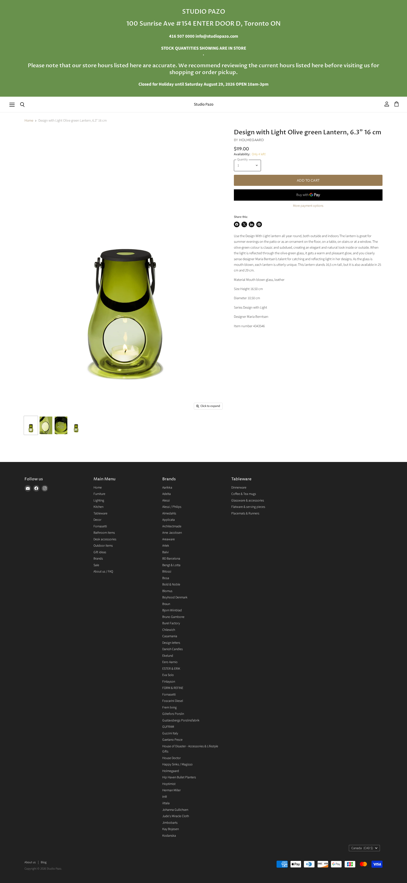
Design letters (171, 642)
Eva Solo (168, 675)
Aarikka (167, 487)
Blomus (167, 591)
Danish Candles (172, 649)
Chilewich (168, 630)
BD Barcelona (171, 558)
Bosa (165, 578)
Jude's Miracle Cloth (175, 816)
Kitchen (98, 507)
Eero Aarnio (170, 662)
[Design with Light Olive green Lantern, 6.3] (31, 425)
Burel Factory (171, 623)
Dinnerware (238, 487)
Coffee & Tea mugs (243, 494)
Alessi (166, 500)
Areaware (168, 539)
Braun (166, 604)
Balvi (165, 552)
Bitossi (166, 571)
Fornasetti (100, 526)
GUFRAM (168, 726)
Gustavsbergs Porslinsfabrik (180, 720)
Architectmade (171, 526)
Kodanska (169, 835)
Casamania (169, 636)
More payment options (308, 206)
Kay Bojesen (170, 829)
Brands (98, 558)
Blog (43, 862)
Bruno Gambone (173, 617)
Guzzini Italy (170, 733)
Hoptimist (168, 784)
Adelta (166, 494)
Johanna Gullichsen (175, 809)
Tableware (100, 513)
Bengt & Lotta (171, 565)
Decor (97, 519)
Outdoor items (103, 545)
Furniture (99, 494)
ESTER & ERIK (171, 668)
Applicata (168, 519)
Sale (96, 565)
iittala (166, 803)
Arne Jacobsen (172, 532)
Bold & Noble (171, 584)
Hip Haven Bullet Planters (179, 777)
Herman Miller (171, 790)
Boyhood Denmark (174, 597)
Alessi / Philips (171, 507)
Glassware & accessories (247, 500)
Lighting (99, 500)
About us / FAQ (103, 571)
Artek (165, 545)
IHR (164, 797)
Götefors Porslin (173, 714)
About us (30, 862)
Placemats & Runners (245, 513)
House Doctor (171, 758)
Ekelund (167, 655)
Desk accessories (105, 539)
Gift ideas (100, 552)
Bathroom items (104, 532)
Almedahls (169, 513)
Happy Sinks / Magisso (177, 764)
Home (28, 121)
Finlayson (168, 681)
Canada (362, 848)
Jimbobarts (170, 822)
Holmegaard (251, 140)
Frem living (169, 707)
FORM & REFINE (172, 688)
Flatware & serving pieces (248, 507)
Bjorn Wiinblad (172, 610)
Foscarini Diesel (172, 701)
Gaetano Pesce (172, 739)
